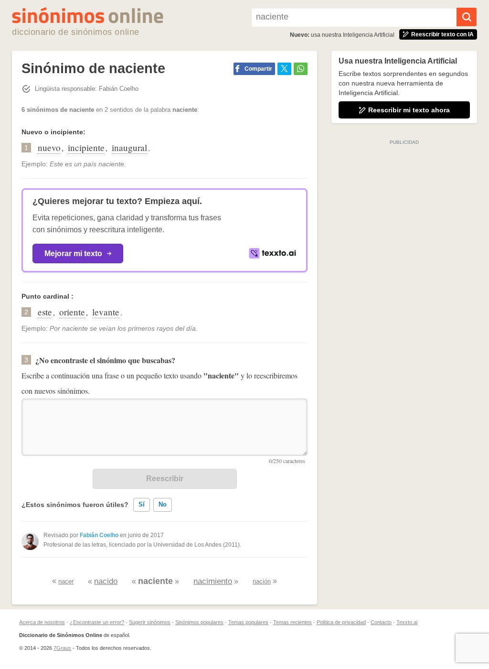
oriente (72, 312)
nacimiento (212, 581)
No (163, 504)
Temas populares (248, 622)
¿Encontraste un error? (97, 622)
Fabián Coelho (99, 535)
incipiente (86, 147)
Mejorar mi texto (73, 253)
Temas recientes (292, 622)
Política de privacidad (341, 622)
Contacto (381, 622)
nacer (66, 581)
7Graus (62, 648)
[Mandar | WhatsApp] (301, 69)
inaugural (129, 147)
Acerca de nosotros (42, 622)
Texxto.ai (406, 622)
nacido (105, 581)
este (45, 312)
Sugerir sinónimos (149, 622)
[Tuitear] (284, 69)
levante (105, 312)
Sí (141, 504)
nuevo (49, 147)
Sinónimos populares (199, 622)
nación (262, 581)
